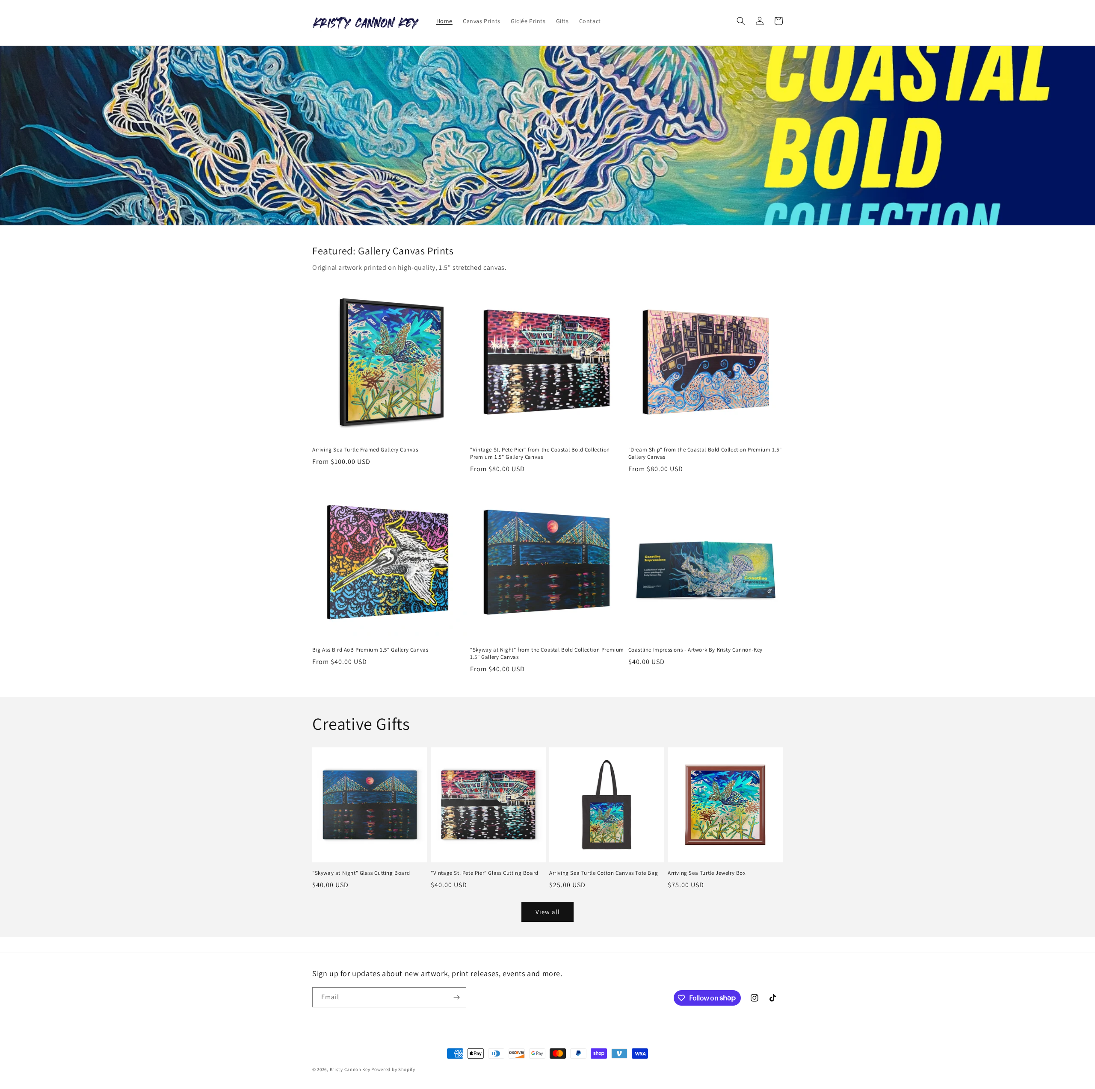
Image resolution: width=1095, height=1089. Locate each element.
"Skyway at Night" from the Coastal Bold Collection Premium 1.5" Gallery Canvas (547, 653)
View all (548, 912)
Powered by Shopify (393, 1069)
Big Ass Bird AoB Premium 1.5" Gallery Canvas (370, 649)
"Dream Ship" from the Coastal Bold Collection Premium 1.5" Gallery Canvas (705, 453)
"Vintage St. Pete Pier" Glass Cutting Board (485, 873)
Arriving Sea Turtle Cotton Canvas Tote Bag (603, 873)
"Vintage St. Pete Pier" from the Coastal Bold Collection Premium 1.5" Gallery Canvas (540, 453)
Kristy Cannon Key (350, 1069)
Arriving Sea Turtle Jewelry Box (707, 873)
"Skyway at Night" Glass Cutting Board (361, 873)
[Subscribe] (456, 997)
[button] (740, 21)
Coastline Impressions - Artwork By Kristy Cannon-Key (695, 649)
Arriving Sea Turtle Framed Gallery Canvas (365, 449)
